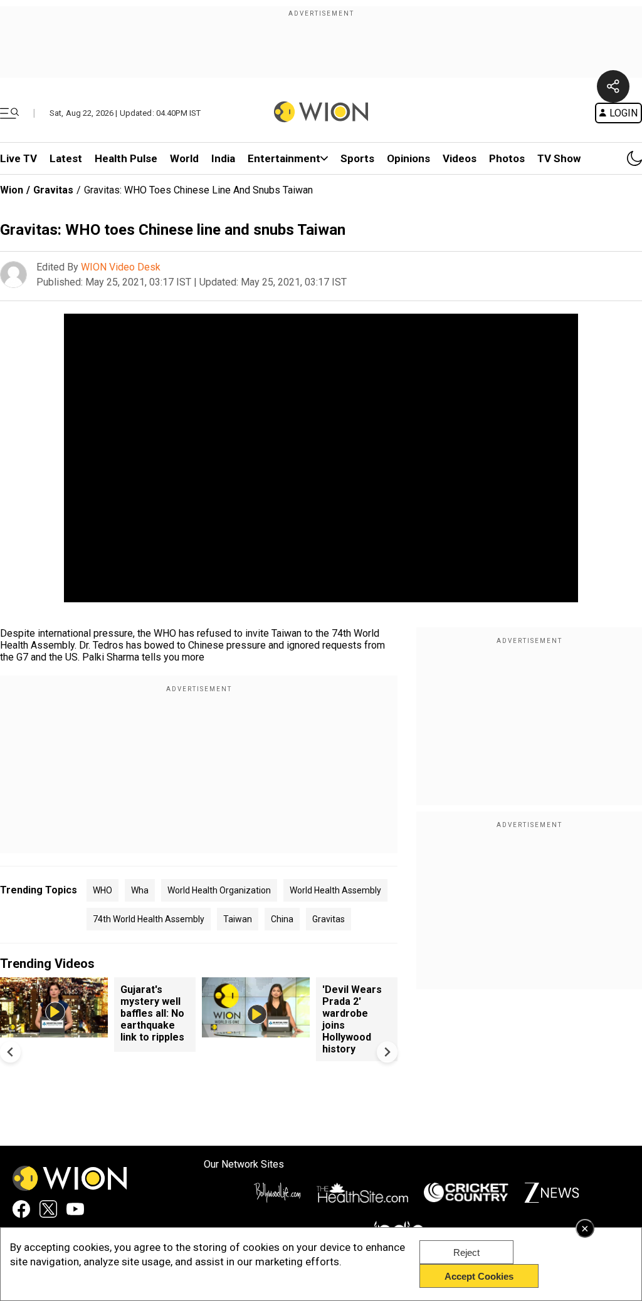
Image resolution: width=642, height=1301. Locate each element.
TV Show (559, 158)
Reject (466, 1252)
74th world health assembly (148, 919)
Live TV (18, 158)
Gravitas (53, 190)
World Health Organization (219, 890)
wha (140, 890)
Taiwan (237, 919)
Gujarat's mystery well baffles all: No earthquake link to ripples (152, 1013)
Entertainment (284, 158)
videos (459, 158)
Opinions (408, 158)
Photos (507, 158)
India (223, 158)
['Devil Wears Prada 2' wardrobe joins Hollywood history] (256, 1031)
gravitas (328, 919)
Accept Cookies (479, 1276)
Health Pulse (126, 158)
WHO (102, 890)
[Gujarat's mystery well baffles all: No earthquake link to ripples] (54, 1031)
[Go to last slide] (10, 1052)
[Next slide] (387, 1052)
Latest (66, 158)
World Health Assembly (335, 890)
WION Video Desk (120, 267)
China (282, 919)
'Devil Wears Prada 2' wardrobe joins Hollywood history (352, 1019)
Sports (357, 158)
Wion (11, 190)
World (184, 158)
